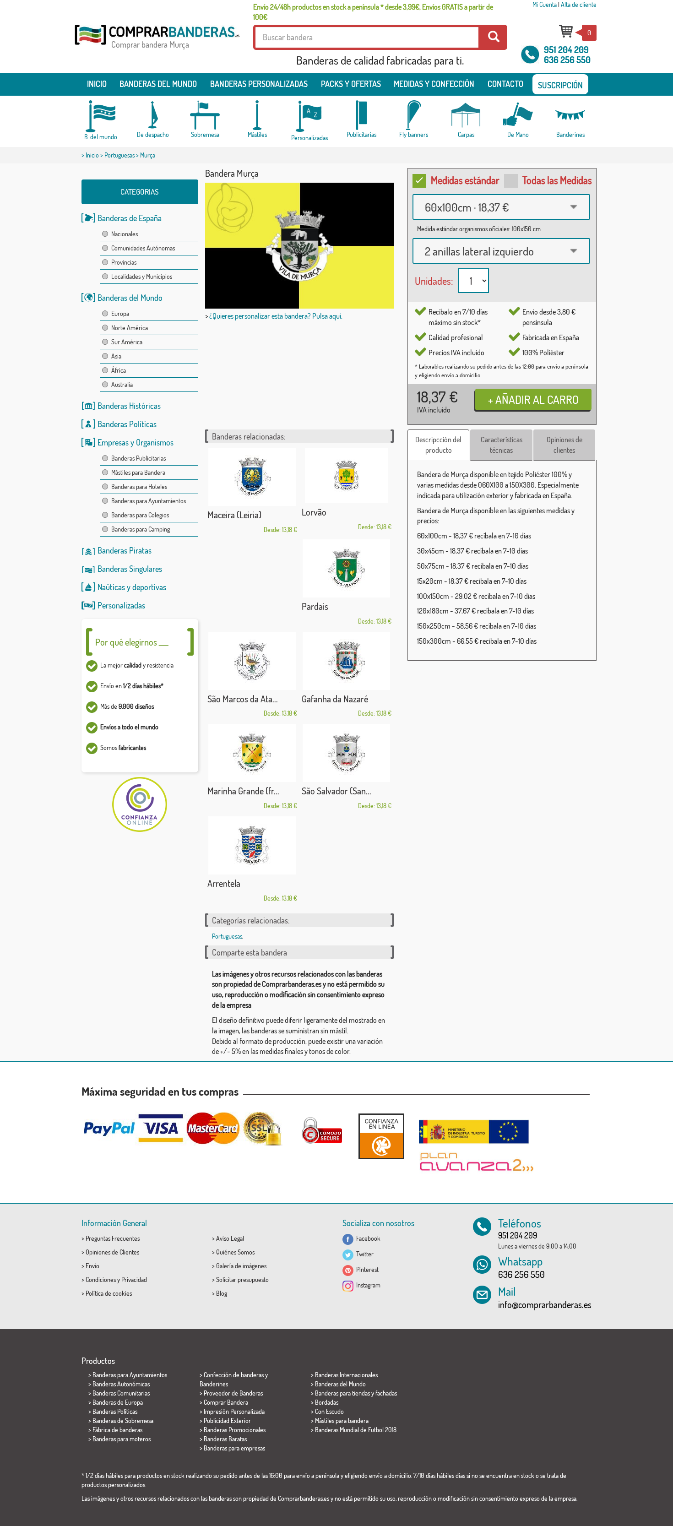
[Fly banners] (413, 115)
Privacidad (134, 1279)
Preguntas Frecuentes (113, 1238)
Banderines (214, 1384)
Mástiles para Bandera (138, 472)
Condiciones (101, 1279)
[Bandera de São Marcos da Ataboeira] (252, 661)
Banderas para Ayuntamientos (148, 501)
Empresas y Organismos (136, 442)
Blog (221, 1293)
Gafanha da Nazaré (335, 699)
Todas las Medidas (557, 180)
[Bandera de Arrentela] (252, 845)
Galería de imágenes (241, 1266)
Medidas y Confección (434, 84)
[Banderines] (570, 115)
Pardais (315, 606)
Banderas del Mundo (130, 298)
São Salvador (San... (336, 791)
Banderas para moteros (121, 1439)
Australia (122, 384)
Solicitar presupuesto (242, 1279)
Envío (92, 1266)
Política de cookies (109, 1293)
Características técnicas (501, 445)
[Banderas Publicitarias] (361, 115)
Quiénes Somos (235, 1252)
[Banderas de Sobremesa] (205, 115)
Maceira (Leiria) (234, 515)
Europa (120, 313)
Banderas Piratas (125, 550)
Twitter (363, 1254)
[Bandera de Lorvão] (346, 475)
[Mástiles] (257, 115)
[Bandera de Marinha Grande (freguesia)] (252, 753)
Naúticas (111, 587)
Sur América (126, 342)
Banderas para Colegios (140, 515)
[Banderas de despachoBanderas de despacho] (152, 115)
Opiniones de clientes (564, 445)
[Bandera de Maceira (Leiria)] (252, 477)
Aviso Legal (230, 1238)
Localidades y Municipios (141, 276)
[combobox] (501, 207)
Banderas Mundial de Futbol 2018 (355, 1430)
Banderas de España (130, 218)
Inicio (97, 84)
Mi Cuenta (544, 4)
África (118, 370)
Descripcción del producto (438, 445)
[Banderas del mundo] (100, 116)
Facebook (366, 1238)
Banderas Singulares (130, 569)
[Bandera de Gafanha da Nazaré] (346, 661)
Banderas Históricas (129, 406)
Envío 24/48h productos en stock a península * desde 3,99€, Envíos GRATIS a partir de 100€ (373, 12)
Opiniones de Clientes (112, 1252)
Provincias (123, 262)
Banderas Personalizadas (259, 84)
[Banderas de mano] (518, 115)
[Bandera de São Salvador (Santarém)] (346, 753)
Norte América (129, 327)
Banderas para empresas (234, 1448)
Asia (116, 356)
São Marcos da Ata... (242, 699)
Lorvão (314, 512)
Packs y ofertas (351, 84)
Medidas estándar (465, 180)
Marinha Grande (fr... (243, 791)
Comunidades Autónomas (143, 248)
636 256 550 (567, 59)
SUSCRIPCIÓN (560, 85)
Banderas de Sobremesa (122, 1420)
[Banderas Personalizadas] (309, 116)
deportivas (149, 587)
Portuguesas (119, 155)
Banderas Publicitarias (138, 458)
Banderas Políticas (127, 424)
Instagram (366, 1285)
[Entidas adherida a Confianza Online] (381, 1136)
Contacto (505, 84)
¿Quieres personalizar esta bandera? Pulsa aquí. (275, 315)
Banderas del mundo (158, 84)
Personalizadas (121, 605)
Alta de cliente (579, 4)
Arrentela (223, 883)
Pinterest (366, 1269)
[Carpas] (466, 115)
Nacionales (124, 234)
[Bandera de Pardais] (346, 568)
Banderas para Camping (140, 529)
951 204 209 (566, 49)
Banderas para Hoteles (139, 486)
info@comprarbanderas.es (545, 1304)
